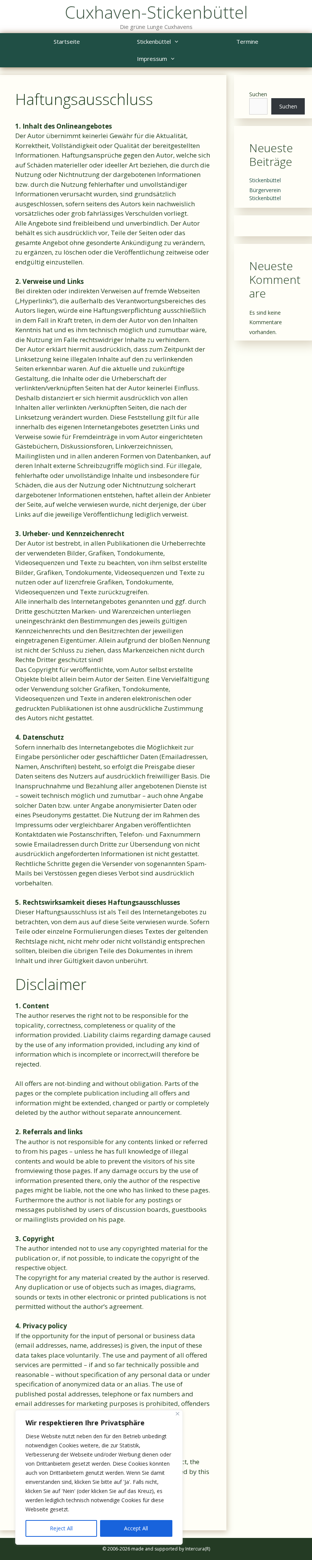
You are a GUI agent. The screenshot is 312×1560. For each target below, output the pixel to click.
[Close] (177, 1413)
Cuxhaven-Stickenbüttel (156, 12)
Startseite (67, 41)
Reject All (61, 1528)
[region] (99, 1477)
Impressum (152, 58)
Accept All (136, 1528)
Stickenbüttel (154, 41)
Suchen (258, 94)
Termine (247, 41)
